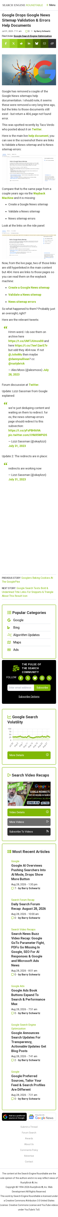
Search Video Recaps (23, 929)
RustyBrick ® (36, 1187)
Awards (29, 1138)
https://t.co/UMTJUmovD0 (26, 341)
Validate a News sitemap (24, 294)
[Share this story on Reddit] (21, 43)
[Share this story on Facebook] (6, 43)
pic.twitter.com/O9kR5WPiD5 (27, 435)
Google (15, 861)
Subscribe (42, 687)
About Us (29, 1144)
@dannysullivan (18, 359)
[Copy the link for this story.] (52, 43)
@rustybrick (16, 363)
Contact (29, 1161)
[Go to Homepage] (23, 5)
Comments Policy (29, 1150)
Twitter (37, 129)
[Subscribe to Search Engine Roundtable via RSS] (49, 678)
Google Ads (17, 986)
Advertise (29, 1156)
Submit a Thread (29, 1127)
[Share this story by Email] (44, 43)
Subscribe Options (29, 696)
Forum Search (29, 1132)
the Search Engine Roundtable (33, 1173)
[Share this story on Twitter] (13, 43)
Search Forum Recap (22, 899)
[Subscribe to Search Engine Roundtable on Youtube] (42, 678)
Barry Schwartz (43, 31)
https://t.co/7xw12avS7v (31, 345)
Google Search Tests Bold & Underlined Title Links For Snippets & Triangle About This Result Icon (27, 592)
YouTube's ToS (32, 1209)
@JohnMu (15, 354)
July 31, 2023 (17, 446)
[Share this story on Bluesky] (37, 43)
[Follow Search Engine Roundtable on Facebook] (20, 678)
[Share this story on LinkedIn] (29, 43)
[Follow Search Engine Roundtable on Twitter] (27, 678)
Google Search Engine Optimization (33, 36)
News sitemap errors (22, 301)
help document (38, 135)
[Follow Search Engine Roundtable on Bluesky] (35, 678)
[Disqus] (29, 531)
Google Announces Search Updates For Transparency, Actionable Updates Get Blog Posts (28, 1042)
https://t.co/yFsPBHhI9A (24, 430)
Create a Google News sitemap (28, 287)
